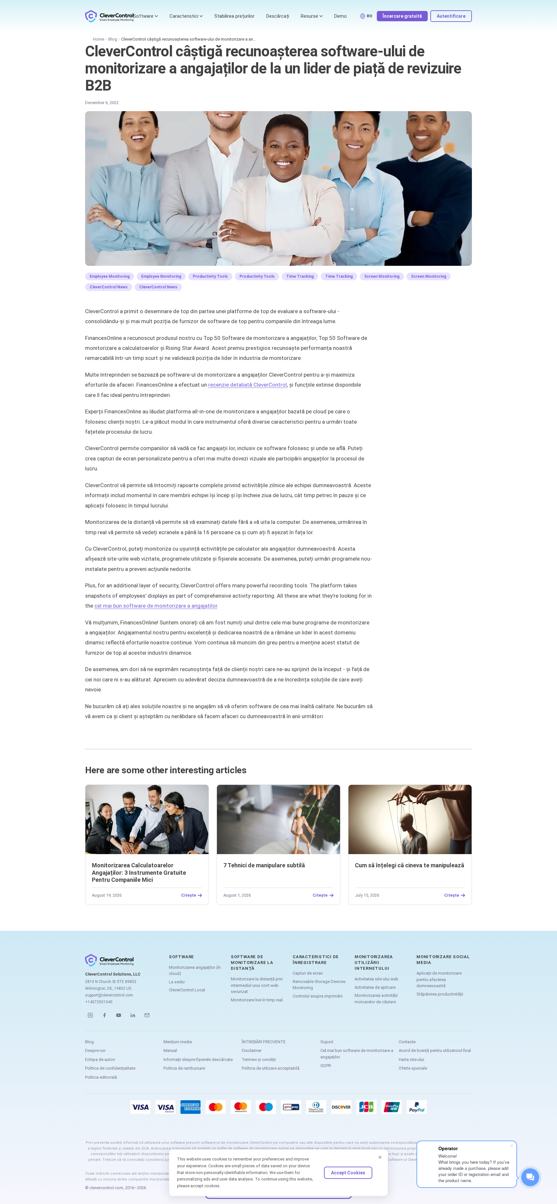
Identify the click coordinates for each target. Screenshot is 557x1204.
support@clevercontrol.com (109, 995)
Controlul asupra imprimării (318, 996)
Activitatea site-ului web (376, 979)
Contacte (407, 1041)
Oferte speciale (413, 1068)
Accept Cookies (348, 1172)
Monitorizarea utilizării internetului (374, 962)
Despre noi (95, 1050)
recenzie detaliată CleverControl (247, 384)
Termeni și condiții (259, 1059)
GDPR (325, 1065)
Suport (326, 1041)
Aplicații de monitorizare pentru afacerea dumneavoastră (439, 979)
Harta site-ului (411, 1059)
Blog (112, 39)
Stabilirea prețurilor (234, 16)
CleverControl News (109, 287)
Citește (188, 895)
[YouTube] (118, 1015)
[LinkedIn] (133, 1015)
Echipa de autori (100, 1059)
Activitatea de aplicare (375, 987)
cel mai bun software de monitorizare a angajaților (155, 605)
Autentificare (451, 16)
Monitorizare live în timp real (257, 999)
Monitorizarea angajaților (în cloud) (195, 970)
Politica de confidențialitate (110, 1068)
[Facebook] (104, 1015)
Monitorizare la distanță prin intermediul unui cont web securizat (257, 985)
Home (98, 39)
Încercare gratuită (402, 16)
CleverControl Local (187, 989)
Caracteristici (184, 16)
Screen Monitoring (381, 276)
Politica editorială (101, 1077)
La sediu (177, 981)
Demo (340, 16)
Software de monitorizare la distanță (252, 962)
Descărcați (277, 16)
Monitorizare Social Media (443, 959)
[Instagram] (90, 1015)
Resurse (309, 16)
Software (143, 16)
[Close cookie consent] (380, 1157)
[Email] (147, 1015)
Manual (170, 1050)
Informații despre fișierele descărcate (198, 1059)
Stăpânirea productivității (439, 994)
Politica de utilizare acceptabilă (270, 1068)
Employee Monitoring (110, 276)
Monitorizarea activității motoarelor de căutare (376, 998)
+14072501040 (98, 1002)
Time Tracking (300, 276)
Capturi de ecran (308, 973)
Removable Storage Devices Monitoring (319, 984)
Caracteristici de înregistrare (316, 959)
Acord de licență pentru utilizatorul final (435, 1050)
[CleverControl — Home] (109, 16)
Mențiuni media (177, 1041)
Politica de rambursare (184, 1068)
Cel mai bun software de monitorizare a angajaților (356, 1053)
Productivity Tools (210, 276)
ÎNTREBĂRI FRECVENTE (264, 1041)
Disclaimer (251, 1050)
